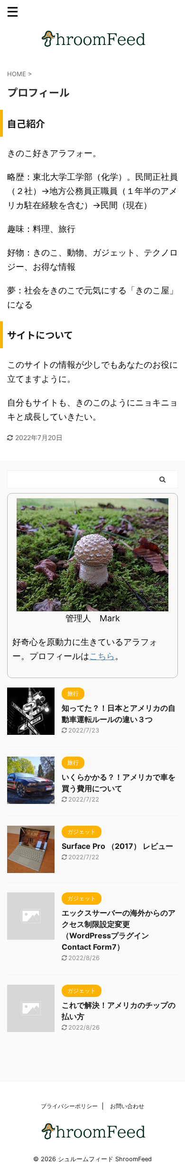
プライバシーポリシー (69, 1106)
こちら (102, 656)
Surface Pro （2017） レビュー (117, 846)
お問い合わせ (127, 1106)
